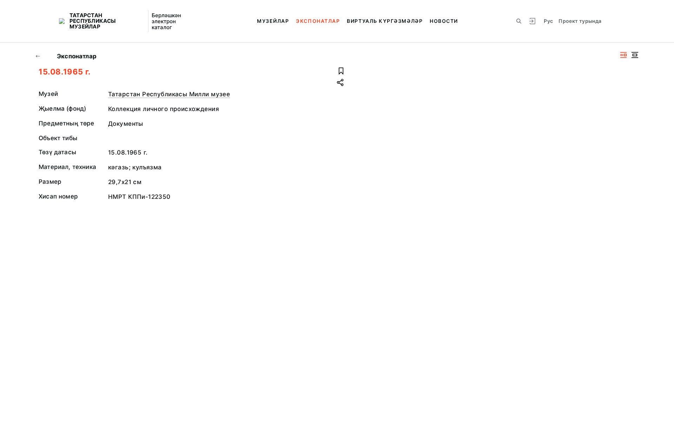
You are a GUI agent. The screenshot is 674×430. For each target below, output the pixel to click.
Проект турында (580, 21)
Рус (548, 21)
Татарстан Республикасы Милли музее (169, 94)
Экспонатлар (318, 21)
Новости (444, 21)
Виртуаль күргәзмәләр (385, 21)
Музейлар (273, 21)
